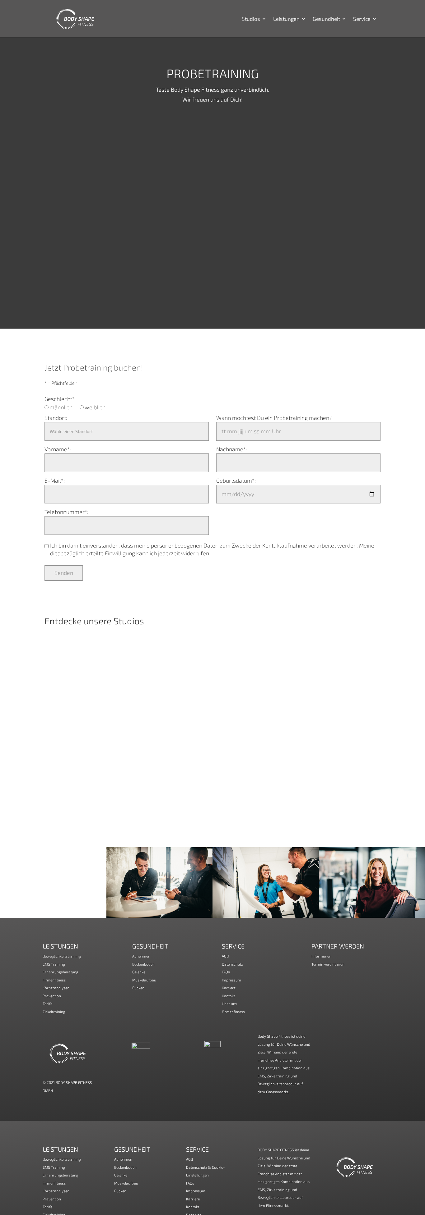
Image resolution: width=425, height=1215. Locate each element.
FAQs (226, 972)
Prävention (52, 996)
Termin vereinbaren (327, 964)
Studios (251, 19)
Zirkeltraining (54, 1011)
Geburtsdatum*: (236, 480)
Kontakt (228, 996)
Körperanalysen (56, 987)
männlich (60, 407)
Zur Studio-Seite (212, 691)
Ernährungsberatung (60, 972)
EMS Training (54, 964)
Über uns (229, 1003)
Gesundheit (326, 19)
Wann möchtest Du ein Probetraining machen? (274, 417)
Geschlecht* (59, 398)
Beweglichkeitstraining (62, 956)
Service (362, 19)
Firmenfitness (54, 980)
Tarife (47, 1003)
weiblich (95, 407)
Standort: (55, 417)
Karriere (229, 987)
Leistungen (286, 19)
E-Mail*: (54, 480)
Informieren (321, 956)
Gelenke (138, 972)
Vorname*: (57, 449)
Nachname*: (231, 449)
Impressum (231, 980)
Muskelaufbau (144, 980)
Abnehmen (141, 956)
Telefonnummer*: (66, 511)
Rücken (138, 987)
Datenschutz (232, 964)
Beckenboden (143, 964)
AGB (225, 956)
